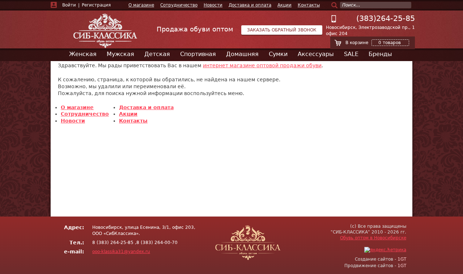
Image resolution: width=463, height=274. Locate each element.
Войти (69, 5)
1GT (402, 259)
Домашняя (242, 54)
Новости (213, 5)
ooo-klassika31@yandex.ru (121, 251)
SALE (351, 54)
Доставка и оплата (250, 5)
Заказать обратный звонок (282, 30)
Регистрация (96, 5)
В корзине (373, 42)
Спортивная (198, 54)
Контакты (309, 5)
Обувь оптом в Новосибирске (373, 237)
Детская (157, 54)
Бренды (380, 54)
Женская (83, 54)
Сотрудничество (178, 5)
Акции (284, 5)
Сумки (278, 54)
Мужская (120, 54)
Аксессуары (316, 54)
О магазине (141, 5)
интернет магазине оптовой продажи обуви (262, 65)
